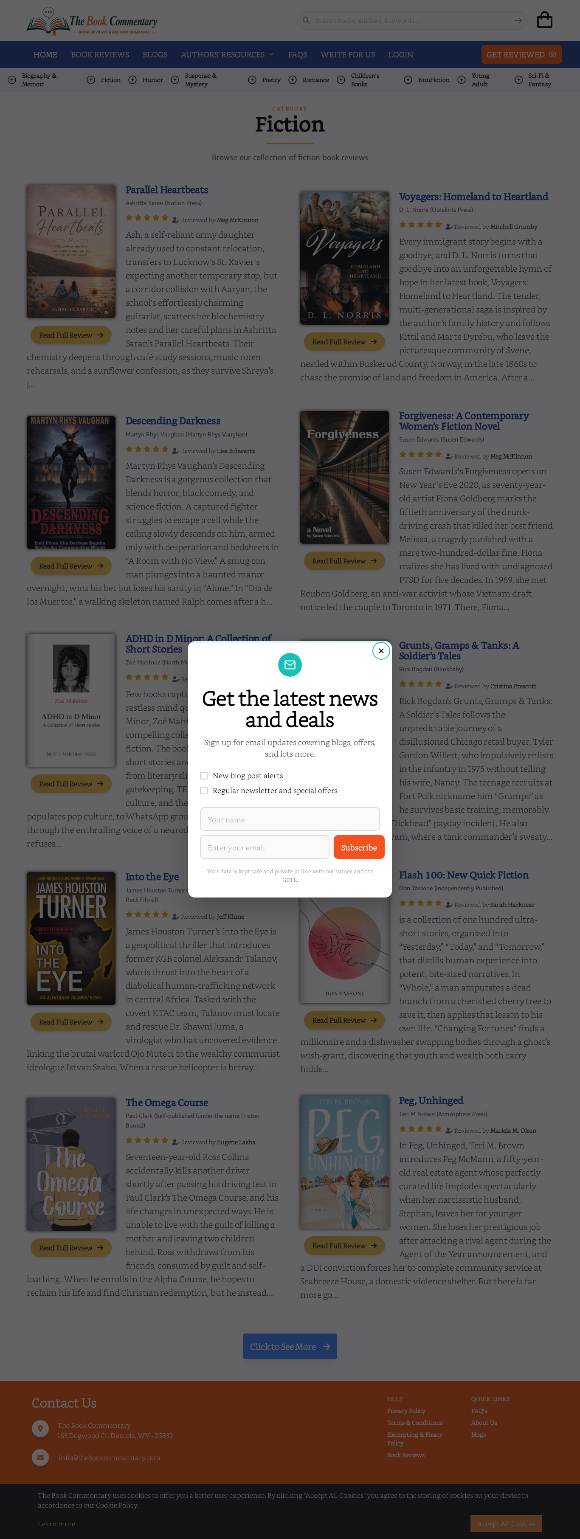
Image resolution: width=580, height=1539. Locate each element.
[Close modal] (381, 651)
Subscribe (359, 847)
